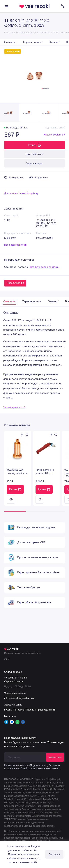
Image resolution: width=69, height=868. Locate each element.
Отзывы (54, 42)
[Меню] (6, 6)
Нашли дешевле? (54, 134)
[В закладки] (27, 435)
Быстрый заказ (34, 154)
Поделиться (13, 283)
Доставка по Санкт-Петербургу (21, 193)
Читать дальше (12, 407)
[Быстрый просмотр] (11, 499)
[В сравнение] (22, 435)
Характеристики (32, 42)
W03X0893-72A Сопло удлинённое (17, 472)
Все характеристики (15, 245)
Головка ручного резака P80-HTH (45, 472)
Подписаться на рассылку (20, 737)
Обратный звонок (13, 681)
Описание (10, 42)
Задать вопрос (34, 163)
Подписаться (55, 757)
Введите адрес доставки (44, 267)
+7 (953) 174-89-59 (15, 677)
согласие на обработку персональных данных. (32, 768)
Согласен (54, 854)
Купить (13, 489)
